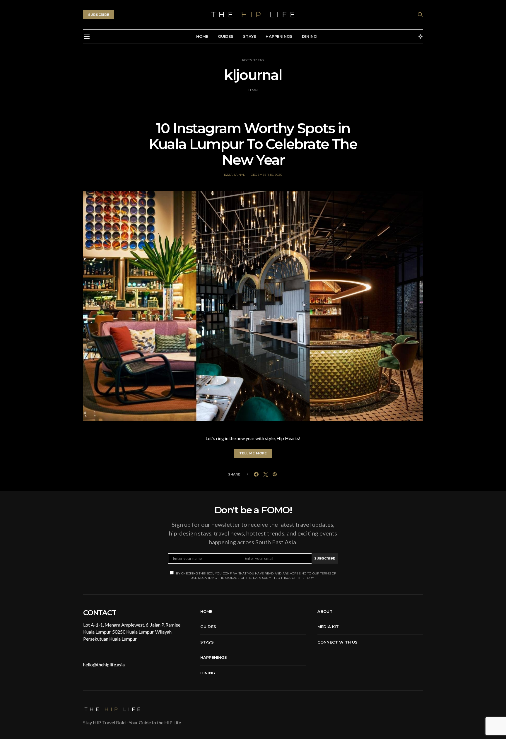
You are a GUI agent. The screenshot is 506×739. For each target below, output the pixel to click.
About (325, 611)
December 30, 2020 (266, 175)
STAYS (250, 36)
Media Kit (328, 626)
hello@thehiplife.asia (104, 664)
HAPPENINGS (279, 36)
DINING (309, 36)
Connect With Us (337, 642)
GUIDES (226, 36)
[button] (420, 36)
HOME (202, 36)
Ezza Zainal (234, 175)
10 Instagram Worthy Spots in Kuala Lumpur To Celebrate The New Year (253, 144)
